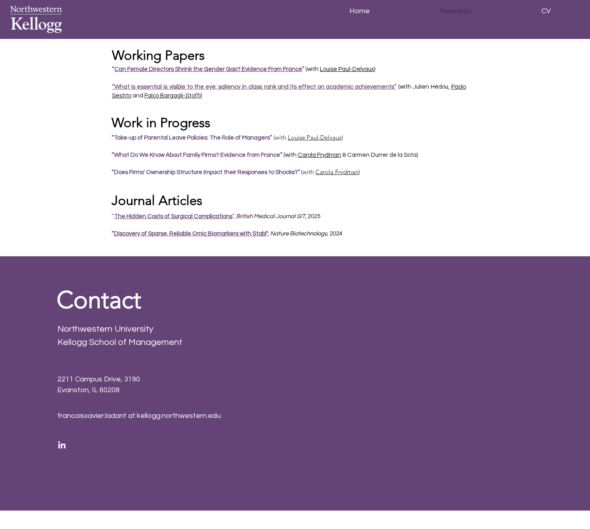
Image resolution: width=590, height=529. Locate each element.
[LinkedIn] (62, 445)
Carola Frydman (319, 155)
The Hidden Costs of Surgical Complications (173, 216)
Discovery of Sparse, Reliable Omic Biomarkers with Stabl (190, 234)
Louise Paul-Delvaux (347, 69)
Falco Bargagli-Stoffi (172, 96)
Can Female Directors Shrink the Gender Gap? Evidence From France (208, 69)
